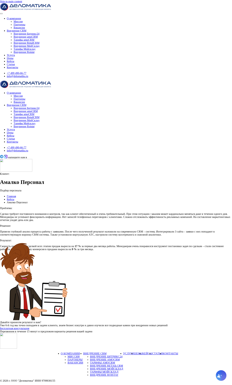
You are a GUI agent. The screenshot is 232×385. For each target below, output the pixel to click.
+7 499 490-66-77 (16, 73)
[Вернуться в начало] (25, 9)
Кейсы (10, 61)
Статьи (11, 64)
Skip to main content (11, 1)
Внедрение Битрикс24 (26, 33)
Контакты (12, 67)
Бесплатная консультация (14, 328)
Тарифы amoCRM (24, 39)
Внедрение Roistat (24, 52)
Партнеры (19, 24)
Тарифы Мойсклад (24, 49)
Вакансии (19, 27)
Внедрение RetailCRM (26, 42)
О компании (14, 18)
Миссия (18, 21)
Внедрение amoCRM (26, 36)
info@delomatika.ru (17, 76)
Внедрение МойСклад (26, 45)
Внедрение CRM (16, 30)
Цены (10, 58)
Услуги (11, 55)
